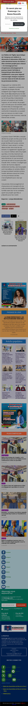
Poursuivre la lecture (14, 28)
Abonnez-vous (19, 24)
